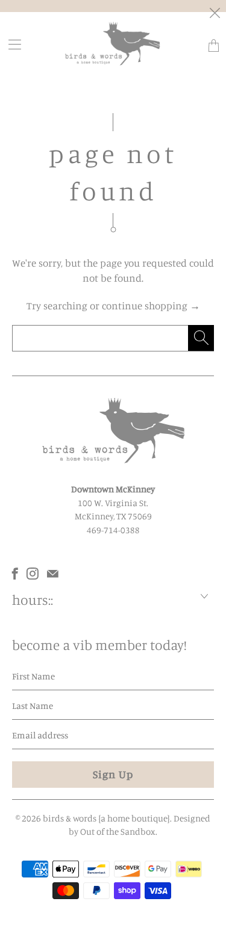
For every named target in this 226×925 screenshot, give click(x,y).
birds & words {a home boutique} (106, 818)
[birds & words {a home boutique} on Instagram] (33, 574)
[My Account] (11, 44)
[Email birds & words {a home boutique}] (52, 574)
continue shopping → (151, 305)
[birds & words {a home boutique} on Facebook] (15, 574)
